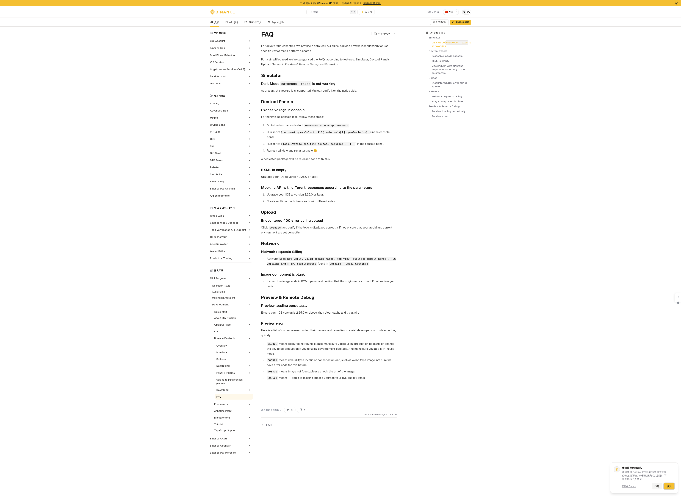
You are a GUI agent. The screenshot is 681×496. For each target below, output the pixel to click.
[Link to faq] (277, 35)
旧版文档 (431, 11)
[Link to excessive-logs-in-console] (307, 110)
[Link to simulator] (285, 76)
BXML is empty (440, 61)
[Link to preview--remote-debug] (317, 298)
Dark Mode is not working (451, 44)
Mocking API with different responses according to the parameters (448, 69)
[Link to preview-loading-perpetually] (310, 306)
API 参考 (234, 22)
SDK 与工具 (255, 22)
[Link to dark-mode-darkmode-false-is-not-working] (338, 84)
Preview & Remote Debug (444, 106)
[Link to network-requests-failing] (305, 252)
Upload (433, 78)
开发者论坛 (441, 22)
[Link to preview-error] (286, 323)
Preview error (439, 116)
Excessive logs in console (447, 56)
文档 (216, 22)
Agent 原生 (278, 22)
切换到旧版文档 (372, 3)
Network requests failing (446, 96)
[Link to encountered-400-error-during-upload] (325, 221)
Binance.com (462, 22)
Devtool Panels (438, 51)
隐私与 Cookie (629, 486)
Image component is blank (447, 101)
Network (434, 91)
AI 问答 (368, 11)
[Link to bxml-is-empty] (289, 170)
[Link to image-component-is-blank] (307, 275)
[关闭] (671, 468)
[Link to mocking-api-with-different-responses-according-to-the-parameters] (375, 188)
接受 (669, 486)
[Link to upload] (279, 212)
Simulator (434, 37)
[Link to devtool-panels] (296, 102)
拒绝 (657, 486)
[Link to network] (282, 244)
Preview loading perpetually (448, 111)
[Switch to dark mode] (466, 12)
